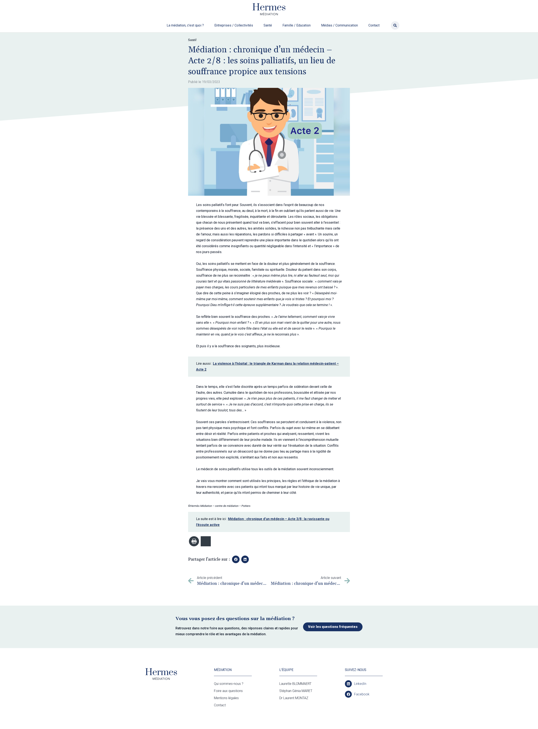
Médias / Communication (339, 25)
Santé (268, 25)
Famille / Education (296, 25)
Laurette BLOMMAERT (295, 684)
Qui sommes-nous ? (228, 684)
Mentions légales (226, 698)
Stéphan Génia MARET (295, 691)
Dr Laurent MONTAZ (293, 698)
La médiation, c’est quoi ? (185, 25)
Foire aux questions (228, 691)
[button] (395, 25)
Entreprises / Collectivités (233, 25)
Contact (374, 25)
